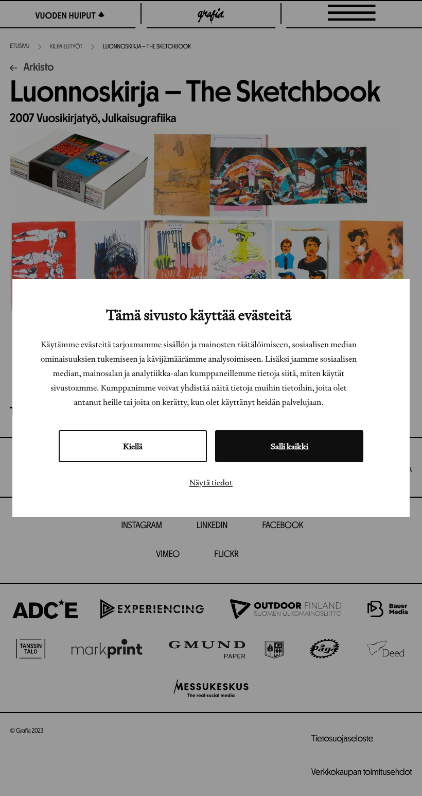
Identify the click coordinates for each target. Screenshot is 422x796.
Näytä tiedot (211, 482)
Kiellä (133, 446)
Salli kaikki (289, 446)
